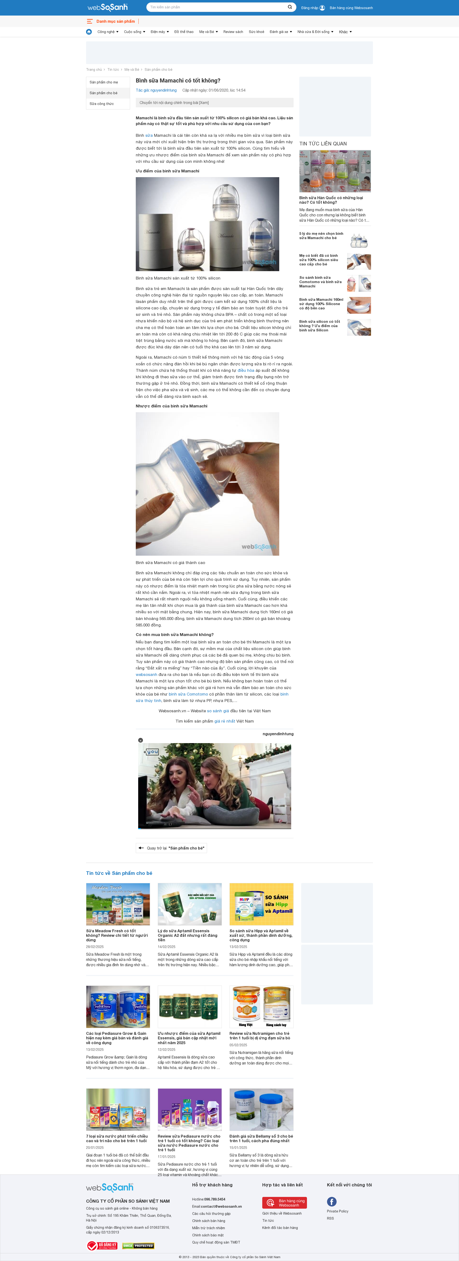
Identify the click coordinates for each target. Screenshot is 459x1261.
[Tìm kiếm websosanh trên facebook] (332, 1201)
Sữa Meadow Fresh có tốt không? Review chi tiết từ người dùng (117, 935)
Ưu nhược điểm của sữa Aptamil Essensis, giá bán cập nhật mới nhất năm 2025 (189, 1038)
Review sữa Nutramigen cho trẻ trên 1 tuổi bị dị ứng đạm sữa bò (260, 1035)
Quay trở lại (175, 848)
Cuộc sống (132, 32)
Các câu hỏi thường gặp (211, 1214)
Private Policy (337, 1211)
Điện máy (158, 32)
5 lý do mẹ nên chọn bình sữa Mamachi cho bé (321, 235)
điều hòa (246, 370)
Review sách (233, 32)
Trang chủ (94, 69)
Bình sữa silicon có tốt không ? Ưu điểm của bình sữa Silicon (319, 325)
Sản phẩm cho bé (158, 69)
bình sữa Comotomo (188, 694)
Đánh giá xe (279, 32)
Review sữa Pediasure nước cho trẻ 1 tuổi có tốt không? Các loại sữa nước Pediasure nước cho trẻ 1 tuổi (189, 1143)
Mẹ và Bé (206, 32)
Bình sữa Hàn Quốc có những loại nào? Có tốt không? (331, 199)
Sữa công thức (102, 104)
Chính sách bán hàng (208, 1221)
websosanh (146, 674)
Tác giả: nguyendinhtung (156, 90)
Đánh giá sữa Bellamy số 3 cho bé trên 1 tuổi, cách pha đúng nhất (261, 1138)
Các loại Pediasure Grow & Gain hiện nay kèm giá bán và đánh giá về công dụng (117, 1038)
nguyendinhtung (278, 733)
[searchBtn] (290, 7)
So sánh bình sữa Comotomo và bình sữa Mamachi (320, 281)
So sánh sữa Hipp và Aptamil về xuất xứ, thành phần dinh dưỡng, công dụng (261, 935)
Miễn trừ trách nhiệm (208, 1228)
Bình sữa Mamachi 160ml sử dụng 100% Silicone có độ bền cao (321, 303)
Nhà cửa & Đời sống (313, 32)
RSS (330, 1218)
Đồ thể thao (184, 32)
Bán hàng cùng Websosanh (351, 8)
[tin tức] (89, 32)
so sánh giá (218, 710)
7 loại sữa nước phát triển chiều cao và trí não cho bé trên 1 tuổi (117, 1138)
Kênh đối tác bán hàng (280, 1228)
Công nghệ (106, 32)
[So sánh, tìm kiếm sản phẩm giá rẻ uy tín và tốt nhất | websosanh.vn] (107, 7)
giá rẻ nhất (224, 721)
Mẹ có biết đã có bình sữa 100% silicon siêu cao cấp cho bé (318, 259)
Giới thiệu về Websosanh (282, 1213)
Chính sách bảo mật (208, 1235)
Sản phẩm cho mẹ (104, 82)
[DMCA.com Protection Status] (138, 1246)
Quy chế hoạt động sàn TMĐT (216, 1242)
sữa (149, 135)
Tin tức (113, 69)
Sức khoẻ (256, 32)
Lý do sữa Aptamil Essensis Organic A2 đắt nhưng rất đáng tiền (187, 935)
